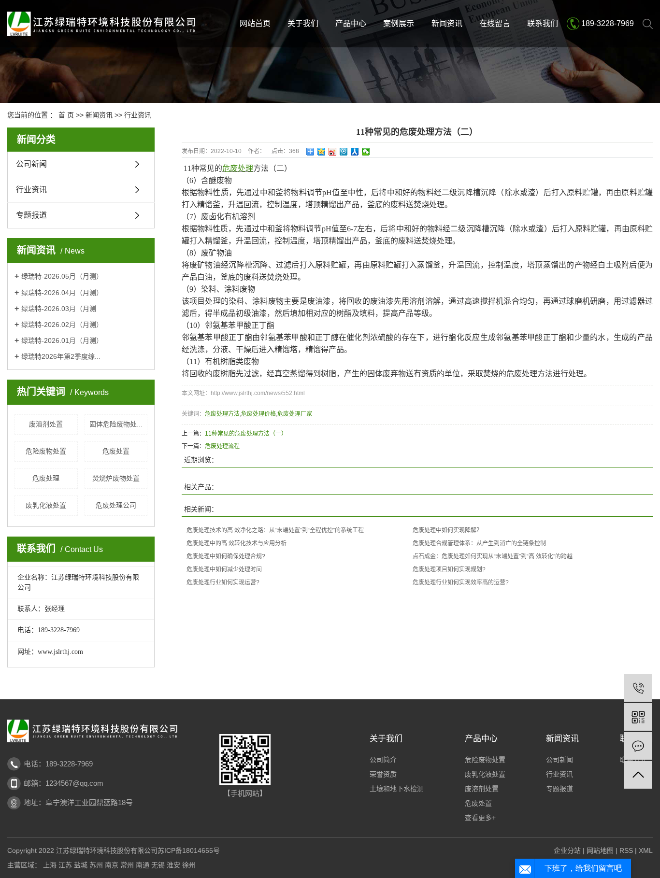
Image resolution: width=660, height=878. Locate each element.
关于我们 (302, 23)
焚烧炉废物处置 (116, 478)
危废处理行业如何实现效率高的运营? (461, 582)
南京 (111, 865)
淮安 (173, 865)
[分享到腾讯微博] (344, 152)
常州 (127, 865)
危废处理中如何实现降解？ (447, 530)
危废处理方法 (222, 414)
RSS (626, 850)
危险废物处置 (46, 451)
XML (646, 850)
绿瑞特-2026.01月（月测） (62, 340)
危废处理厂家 (294, 414)
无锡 (158, 865)
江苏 (65, 865)
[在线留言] (638, 746)
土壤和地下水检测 (397, 789)
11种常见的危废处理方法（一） (246, 433)
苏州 (96, 865)
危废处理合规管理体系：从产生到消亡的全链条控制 (479, 543)
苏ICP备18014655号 (189, 850)
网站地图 (600, 850)
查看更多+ (480, 817)
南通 (142, 865)
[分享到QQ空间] (321, 152)
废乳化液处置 (46, 505)
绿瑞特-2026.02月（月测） (62, 324)
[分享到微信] (366, 152)
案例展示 (398, 23)
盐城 (80, 865)
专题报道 (31, 215)
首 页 (66, 115)
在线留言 (494, 23)
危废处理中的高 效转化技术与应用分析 (237, 543)
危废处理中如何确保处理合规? (226, 556)
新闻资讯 (446, 23)
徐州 (189, 865)
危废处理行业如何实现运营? (223, 582)
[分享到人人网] (355, 152)
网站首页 (255, 23)
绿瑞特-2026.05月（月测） (62, 276)
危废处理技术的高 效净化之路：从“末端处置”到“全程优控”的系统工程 (275, 530)
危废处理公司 (116, 505)
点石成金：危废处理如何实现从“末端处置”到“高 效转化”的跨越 (493, 556)
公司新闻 (31, 164)
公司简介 (383, 760)
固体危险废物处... (116, 424)
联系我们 (542, 23)
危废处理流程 (222, 446)
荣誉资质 (383, 774)
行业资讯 (137, 115)
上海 (50, 865)
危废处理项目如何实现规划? (449, 569)
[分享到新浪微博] (333, 152)
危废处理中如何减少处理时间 (224, 569)
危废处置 (115, 451)
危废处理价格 (258, 414)
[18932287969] (638, 688)
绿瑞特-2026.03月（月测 (58, 308)
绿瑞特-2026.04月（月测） (62, 293)
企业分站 (567, 850)
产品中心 (350, 23)
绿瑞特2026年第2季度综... (60, 356)
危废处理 (45, 478)
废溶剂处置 (46, 424)
